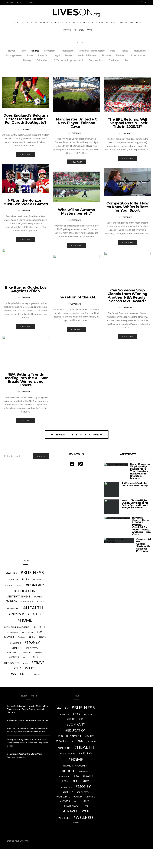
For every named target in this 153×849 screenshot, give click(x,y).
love (43, 636)
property (32, 648)
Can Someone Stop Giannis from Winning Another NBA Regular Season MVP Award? (127, 295)
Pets (75, 22)
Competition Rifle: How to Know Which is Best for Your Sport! (127, 207)
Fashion (120, 55)
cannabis (14, 579)
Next (96, 434)
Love (25, 22)
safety (28, 652)
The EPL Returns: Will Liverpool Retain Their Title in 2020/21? (127, 123)
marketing (16, 643)
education (25, 591)
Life (32, 636)
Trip (18, 668)
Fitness (41, 602)
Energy (27, 60)
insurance (13, 632)
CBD (20, 585)
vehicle (31, 668)
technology (12, 663)
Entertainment (39, 22)
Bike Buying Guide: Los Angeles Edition (25, 289)
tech (37, 657)
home (26, 620)
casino (9, 585)
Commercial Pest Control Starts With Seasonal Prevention (143, 545)
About (19, 2)
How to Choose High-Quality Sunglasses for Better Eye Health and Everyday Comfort (135, 504)
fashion (12, 601)
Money (99, 22)
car (26, 579)
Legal (56, 55)
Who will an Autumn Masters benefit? (76, 211)
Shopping (111, 22)
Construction (95, 60)
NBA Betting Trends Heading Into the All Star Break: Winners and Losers (25, 379)
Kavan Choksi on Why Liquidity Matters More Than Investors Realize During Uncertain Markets (140, 471)
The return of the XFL (76, 297)
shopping (40, 653)
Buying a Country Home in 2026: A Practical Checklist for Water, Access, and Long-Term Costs (141, 526)
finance (28, 601)
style (26, 657)
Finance (106, 55)
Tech (138, 22)
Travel (16, 22)
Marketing (140, 50)
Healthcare (17, 614)
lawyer (9, 637)
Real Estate (67, 50)
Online (17, 648)
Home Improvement (17, 627)
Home (10, 2)
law (40, 632)
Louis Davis (25, 129)
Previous (60, 434)
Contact (30, 2)
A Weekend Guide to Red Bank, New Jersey (135, 484)
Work (37, 675)
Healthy (35, 614)
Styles (123, 22)
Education (86, 22)
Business (114, 60)
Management (14, 55)
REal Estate (13, 652)
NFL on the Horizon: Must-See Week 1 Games (25, 202)
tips (26, 663)
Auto (90, 30)
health (34, 607)
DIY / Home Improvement (68, 60)
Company (36, 585)
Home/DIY (79, 30)
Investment (28, 632)
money (33, 642)
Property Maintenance (92, 50)
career (37, 579)
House (40, 627)
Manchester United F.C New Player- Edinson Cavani (76, 123)
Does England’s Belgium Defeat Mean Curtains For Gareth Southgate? (25, 119)
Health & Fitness (60, 22)
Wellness (21, 674)
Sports (66, 30)
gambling (13, 608)
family (39, 596)
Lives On (43, 55)
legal (22, 637)
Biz (131, 22)
